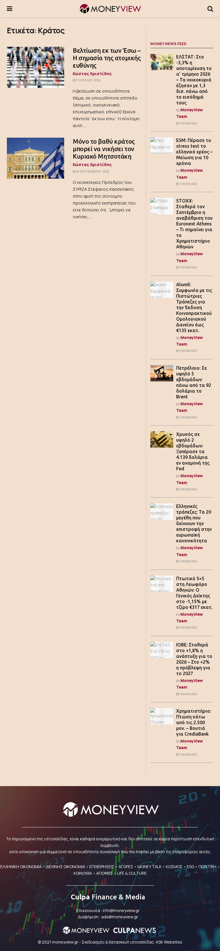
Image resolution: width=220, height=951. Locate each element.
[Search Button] (210, 8)
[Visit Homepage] (110, 8)
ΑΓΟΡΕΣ (126, 866)
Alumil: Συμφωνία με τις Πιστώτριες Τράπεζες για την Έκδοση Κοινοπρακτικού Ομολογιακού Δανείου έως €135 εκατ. (194, 307)
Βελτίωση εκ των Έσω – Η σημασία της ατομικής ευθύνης (107, 58)
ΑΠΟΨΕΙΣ (104, 873)
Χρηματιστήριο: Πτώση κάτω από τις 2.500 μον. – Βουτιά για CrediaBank (193, 722)
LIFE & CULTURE (132, 873)
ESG (190, 866)
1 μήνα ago (188, 123)
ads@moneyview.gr (119, 916)
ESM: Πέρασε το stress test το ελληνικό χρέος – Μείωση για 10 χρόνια (194, 152)
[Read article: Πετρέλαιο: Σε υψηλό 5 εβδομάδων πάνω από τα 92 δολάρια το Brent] (161, 373)
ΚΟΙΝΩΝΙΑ (83, 873)
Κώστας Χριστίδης (92, 73)
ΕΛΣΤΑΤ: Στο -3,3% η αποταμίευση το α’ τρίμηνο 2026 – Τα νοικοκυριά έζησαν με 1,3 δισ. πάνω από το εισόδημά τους (194, 79)
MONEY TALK (150, 866)
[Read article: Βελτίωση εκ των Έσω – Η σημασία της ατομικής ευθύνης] (35, 67)
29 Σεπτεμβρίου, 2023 (92, 171)
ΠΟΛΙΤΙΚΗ (207, 866)
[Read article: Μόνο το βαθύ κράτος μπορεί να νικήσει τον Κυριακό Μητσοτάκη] (35, 158)
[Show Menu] (9, 8)
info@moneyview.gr (121, 910)
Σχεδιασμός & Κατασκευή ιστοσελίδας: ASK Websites (132, 942)
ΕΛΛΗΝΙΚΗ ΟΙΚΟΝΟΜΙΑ (21, 866)
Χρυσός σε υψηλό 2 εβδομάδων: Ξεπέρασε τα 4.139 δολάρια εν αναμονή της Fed (192, 451)
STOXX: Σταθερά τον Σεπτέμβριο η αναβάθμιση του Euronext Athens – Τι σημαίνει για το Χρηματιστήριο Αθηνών (194, 223)
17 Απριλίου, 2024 (88, 80)
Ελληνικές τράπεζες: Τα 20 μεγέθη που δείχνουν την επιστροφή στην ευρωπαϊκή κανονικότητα (194, 523)
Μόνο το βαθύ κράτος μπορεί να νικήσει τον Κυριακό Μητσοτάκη (104, 149)
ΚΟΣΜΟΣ (174, 866)
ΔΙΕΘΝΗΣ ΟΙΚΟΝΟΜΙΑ (65, 866)
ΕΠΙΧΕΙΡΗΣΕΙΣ (101, 866)
